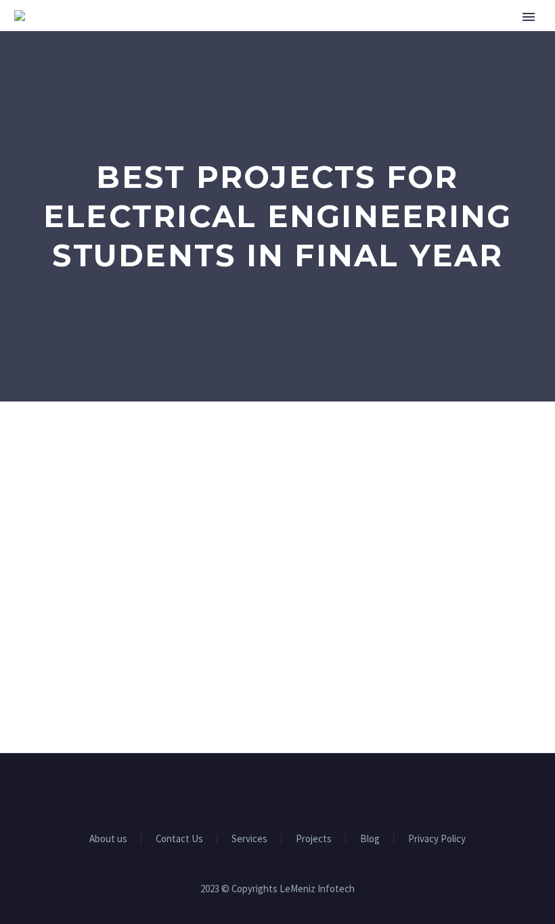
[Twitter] (277, 790)
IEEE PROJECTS (498, 57)
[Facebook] (242, 790)
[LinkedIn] (259, 790)
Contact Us (179, 839)
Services (410, 57)
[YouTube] (295, 790)
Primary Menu (528, 17)
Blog (370, 839)
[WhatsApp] (312, 790)
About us (333, 57)
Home (265, 57)
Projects (314, 839)
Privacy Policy (437, 839)
